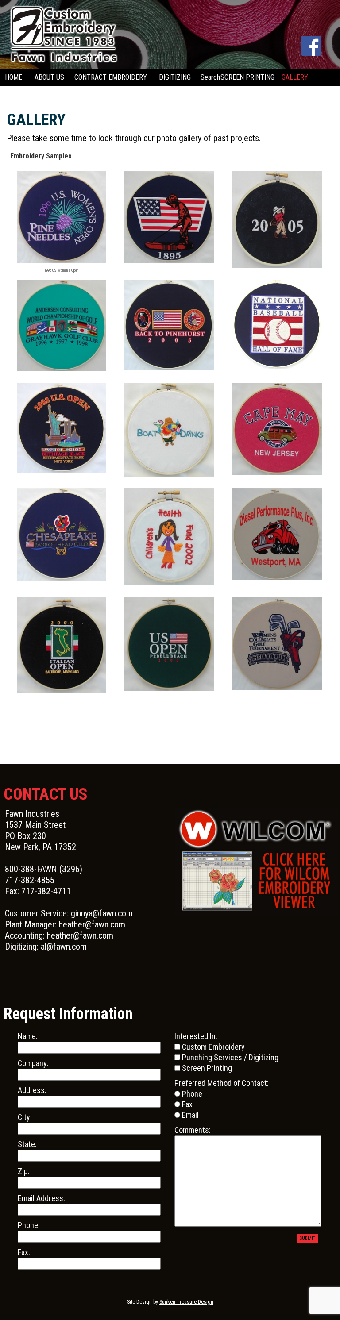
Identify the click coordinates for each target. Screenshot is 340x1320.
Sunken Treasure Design (186, 1302)
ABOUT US (49, 77)
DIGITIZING (175, 77)
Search (210, 77)
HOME (13, 77)
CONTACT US (22, 94)
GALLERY (295, 77)
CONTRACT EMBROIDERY (110, 77)
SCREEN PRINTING (247, 77)
